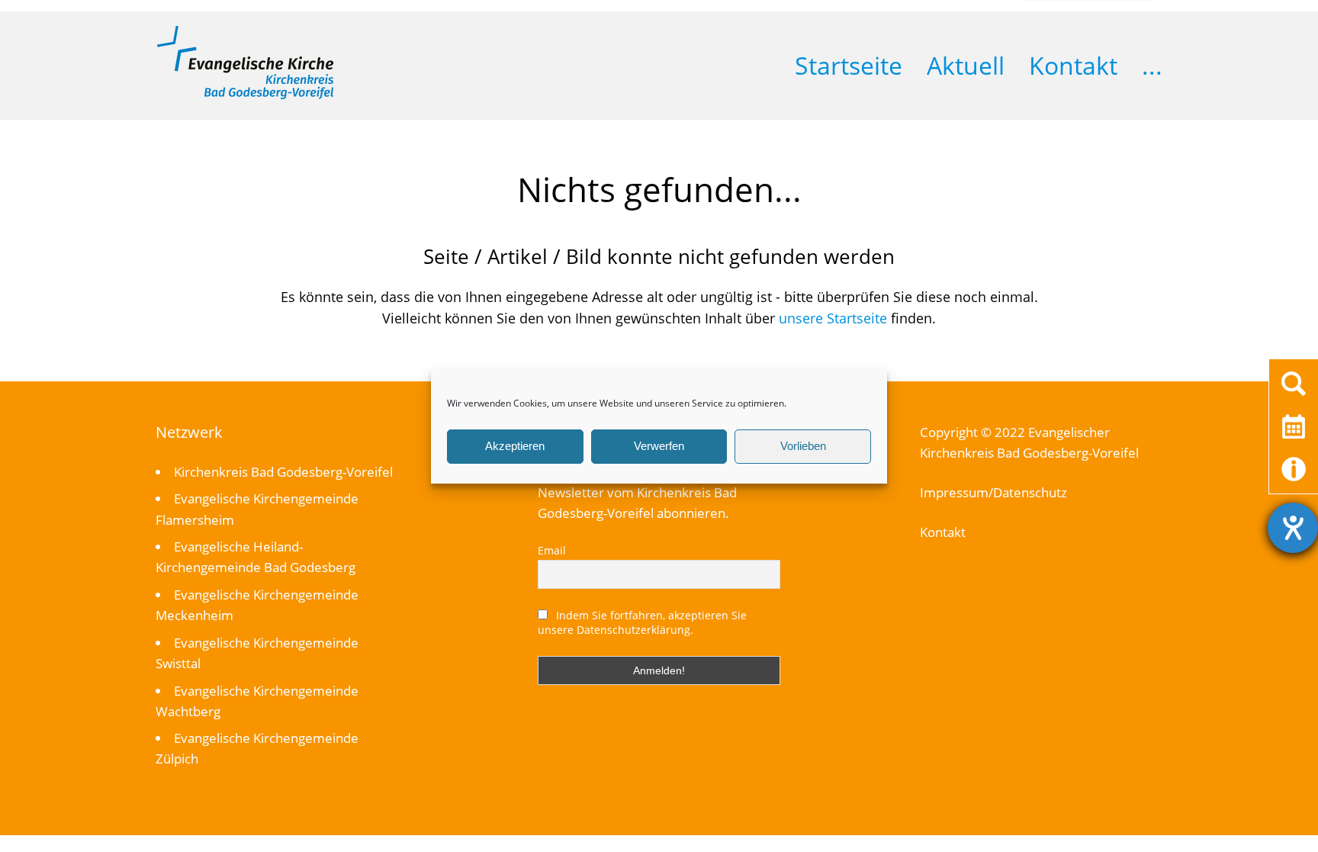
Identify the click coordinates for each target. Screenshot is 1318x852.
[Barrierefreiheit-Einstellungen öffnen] (1293, 528)
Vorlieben (803, 445)
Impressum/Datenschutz (993, 492)
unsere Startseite (833, 318)
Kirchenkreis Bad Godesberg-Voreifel (283, 472)
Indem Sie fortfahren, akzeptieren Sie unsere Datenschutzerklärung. (642, 622)
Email (552, 550)
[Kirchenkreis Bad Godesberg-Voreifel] (245, 95)
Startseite (848, 65)
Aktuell (966, 65)
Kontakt (1073, 65)
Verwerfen (659, 445)
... (1152, 65)
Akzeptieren (515, 445)
